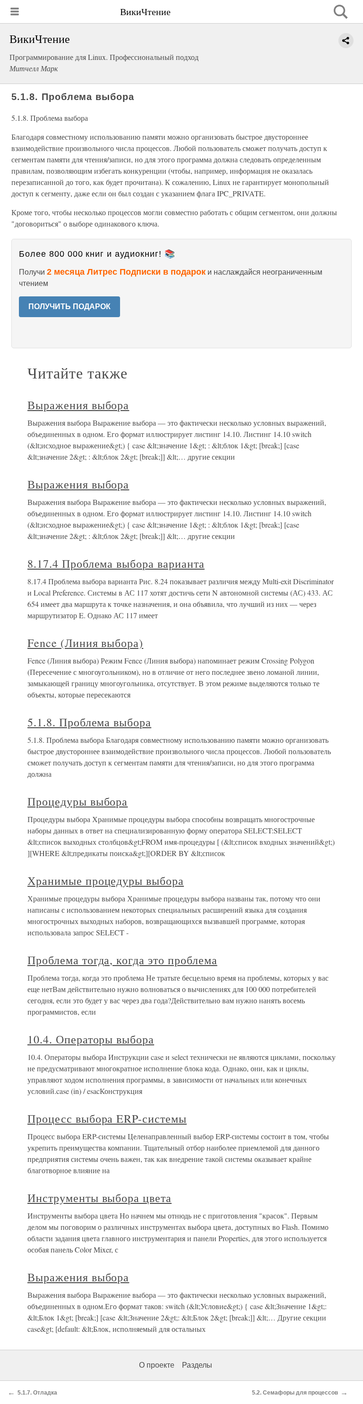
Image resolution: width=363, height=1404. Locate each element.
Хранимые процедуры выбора (105, 880)
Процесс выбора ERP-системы (107, 1118)
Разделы (197, 1365)
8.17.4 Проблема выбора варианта (116, 563)
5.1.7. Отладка (37, 1392)
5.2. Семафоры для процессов (295, 1392)
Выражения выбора (78, 404)
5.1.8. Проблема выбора (89, 722)
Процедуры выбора (77, 801)
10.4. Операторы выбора (90, 1039)
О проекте (156, 1365)
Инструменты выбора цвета (99, 1197)
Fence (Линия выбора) (85, 642)
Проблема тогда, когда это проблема (122, 959)
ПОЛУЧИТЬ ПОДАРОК (69, 307)
